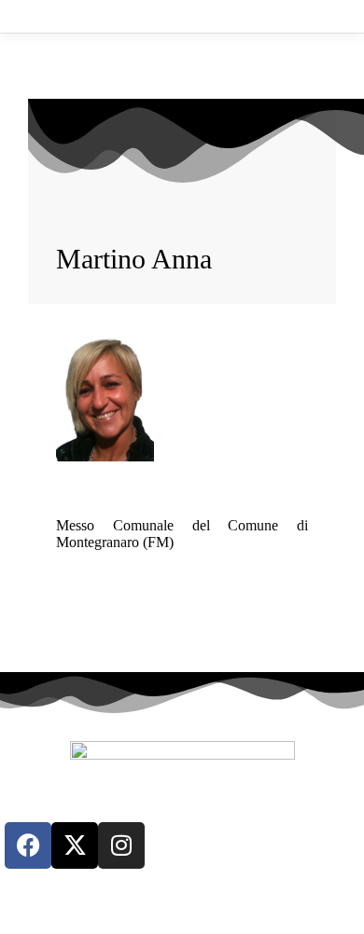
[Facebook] (28, 845)
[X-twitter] (74, 845)
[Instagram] (121, 845)
